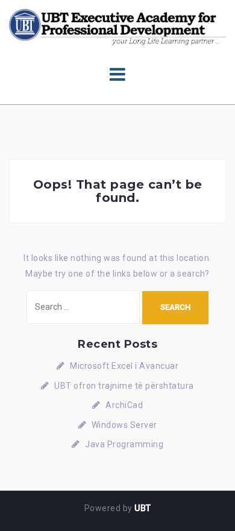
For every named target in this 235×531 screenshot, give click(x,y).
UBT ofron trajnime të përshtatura (124, 386)
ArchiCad (124, 405)
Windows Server (124, 425)
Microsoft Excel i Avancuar (124, 366)
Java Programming (124, 444)
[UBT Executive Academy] (117, 26)
